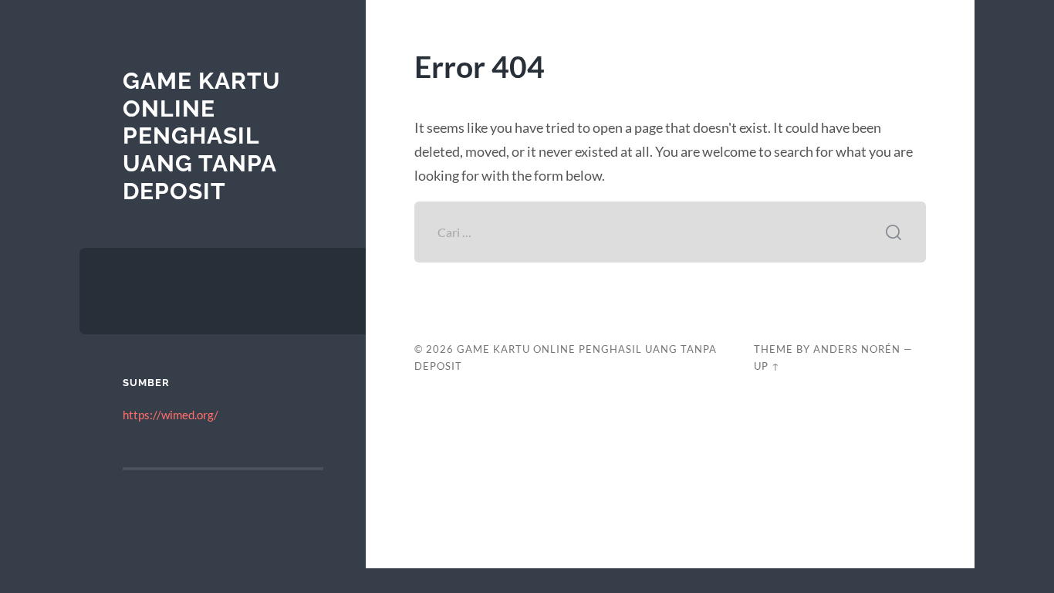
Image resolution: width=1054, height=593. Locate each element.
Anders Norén (856, 349)
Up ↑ (767, 366)
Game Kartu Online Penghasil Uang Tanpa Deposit (202, 136)
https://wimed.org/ (170, 415)
